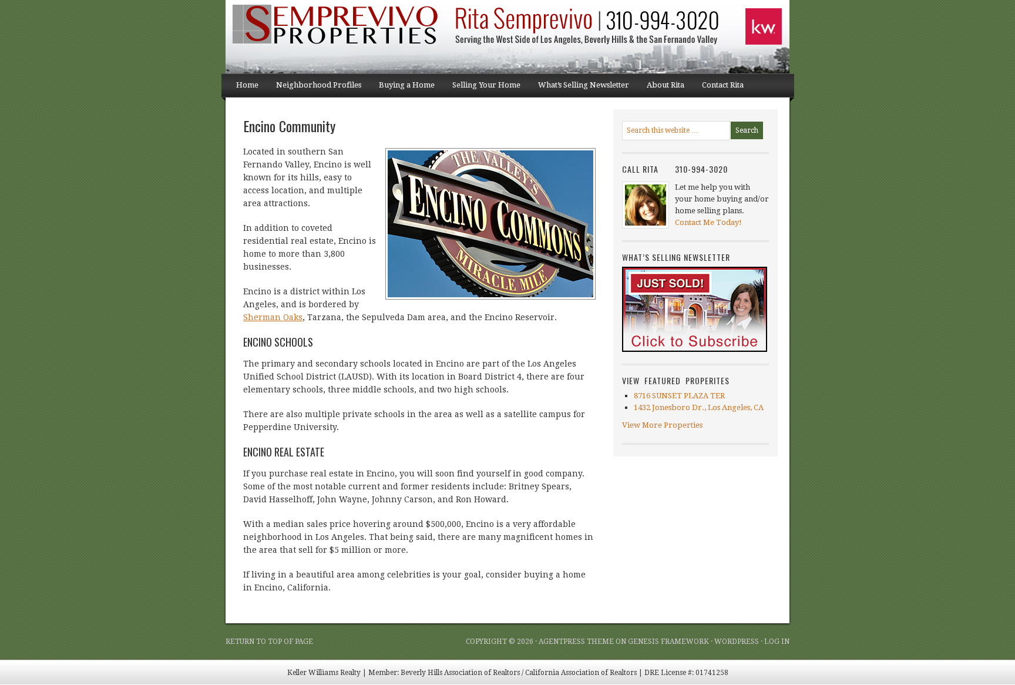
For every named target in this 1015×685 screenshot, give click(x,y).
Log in (776, 641)
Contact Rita (723, 84)
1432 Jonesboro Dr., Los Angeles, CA (699, 407)
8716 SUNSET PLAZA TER (679, 395)
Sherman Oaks (273, 317)
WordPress (736, 641)
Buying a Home (402, 88)
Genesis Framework (668, 641)
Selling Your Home (481, 88)
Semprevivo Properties (343, 36)
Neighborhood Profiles (314, 88)
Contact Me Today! (708, 222)
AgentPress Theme (576, 641)
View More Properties (662, 425)
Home (247, 84)
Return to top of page (269, 641)
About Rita (665, 84)
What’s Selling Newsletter (579, 88)
